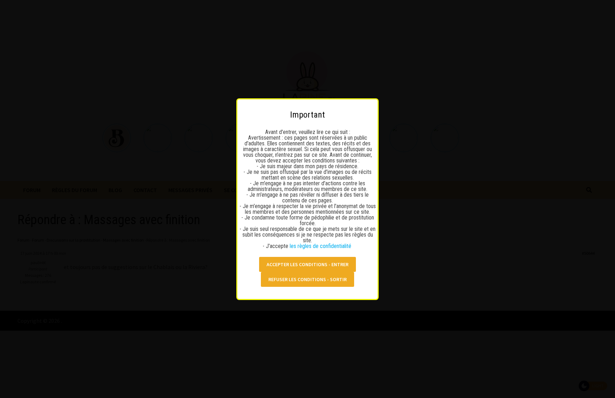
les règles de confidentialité (321, 246)
